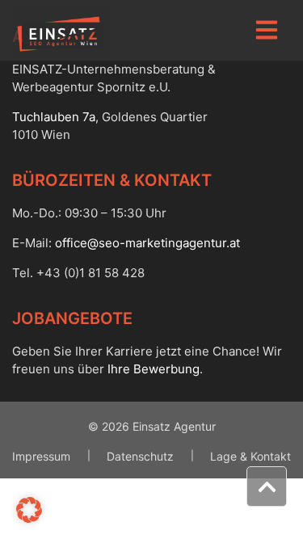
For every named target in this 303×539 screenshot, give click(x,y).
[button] (29, 510)
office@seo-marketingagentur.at (147, 243)
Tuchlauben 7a (53, 116)
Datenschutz (140, 456)
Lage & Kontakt (250, 456)
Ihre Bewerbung (153, 369)
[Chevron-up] (266, 486)
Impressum (41, 456)
